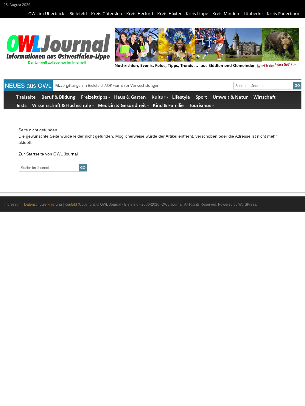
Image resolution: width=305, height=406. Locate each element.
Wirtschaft (264, 97)
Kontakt (71, 204)
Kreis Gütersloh (106, 13)
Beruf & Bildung (58, 97)
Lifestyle (181, 97)
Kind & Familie (168, 105)
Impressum (12, 204)
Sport (201, 97)
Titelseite (26, 97)
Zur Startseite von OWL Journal (48, 154)
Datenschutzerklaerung (43, 204)
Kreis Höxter (169, 13)
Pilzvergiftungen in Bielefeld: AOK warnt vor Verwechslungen (107, 85)
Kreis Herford (139, 13)
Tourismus (200, 105)
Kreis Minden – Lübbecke (237, 13)
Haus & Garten (130, 97)
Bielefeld (78, 13)
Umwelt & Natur (230, 97)
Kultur (158, 97)
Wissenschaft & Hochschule (61, 105)
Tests (21, 105)
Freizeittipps (94, 97)
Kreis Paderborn (283, 13)
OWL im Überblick (46, 13)
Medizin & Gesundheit (122, 105)
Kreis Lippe (197, 13)
